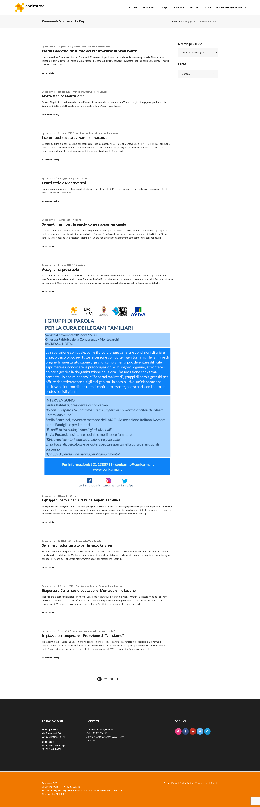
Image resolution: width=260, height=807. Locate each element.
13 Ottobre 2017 (65, 586)
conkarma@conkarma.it (105, 729)
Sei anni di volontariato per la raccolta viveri (77, 545)
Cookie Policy (186, 783)
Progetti (76, 220)
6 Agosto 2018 (65, 46)
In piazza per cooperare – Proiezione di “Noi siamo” (83, 635)
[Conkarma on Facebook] (185, 731)
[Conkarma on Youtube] (193, 731)
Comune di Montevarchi (99, 46)
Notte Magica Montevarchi (63, 96)
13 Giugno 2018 (65, 133)
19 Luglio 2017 (64, 631)
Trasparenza (201, 783)
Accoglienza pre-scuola (60, 269)
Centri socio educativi (86, 133)
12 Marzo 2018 (64, 265)
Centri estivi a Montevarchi (64, 182)
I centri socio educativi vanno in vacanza (75, 137)
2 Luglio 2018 (64, 92)
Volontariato (94, 541)
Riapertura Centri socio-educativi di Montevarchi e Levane (89, 590)
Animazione (78, 92)
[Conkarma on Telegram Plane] (207, 731)
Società (111, 631)
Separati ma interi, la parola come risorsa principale (84, 224)
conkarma (50, 46)
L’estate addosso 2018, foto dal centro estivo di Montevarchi (90, 51)
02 (105, 679)
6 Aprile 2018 (64, 220)
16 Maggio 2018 (65, 178)
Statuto (214, 783)
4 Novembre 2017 (66, 496)
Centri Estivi (80, 46)
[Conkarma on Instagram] (178, 731)
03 (111, 679)
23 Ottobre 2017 (66, 541)
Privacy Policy (170, 783)
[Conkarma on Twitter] (200, 731)
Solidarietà (81, 541)
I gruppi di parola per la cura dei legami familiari (81, 500)
